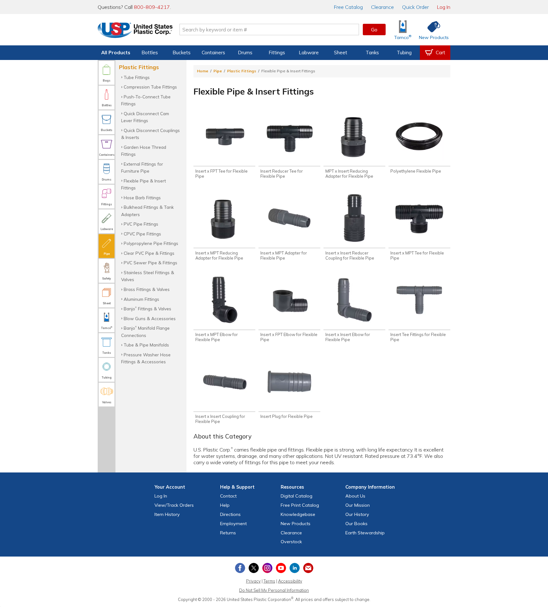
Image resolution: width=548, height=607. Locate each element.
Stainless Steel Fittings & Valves (147, 276)
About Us (355, 496)
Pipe (217, 71)
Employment (233, 523)
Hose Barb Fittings (142, 197)
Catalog (348, 7)
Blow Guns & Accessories (150, 318)
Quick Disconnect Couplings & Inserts (150, 134)
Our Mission (357, 505)
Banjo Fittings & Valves (147, 308)
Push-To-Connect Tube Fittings (146, 100)
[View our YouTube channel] (281, 568)
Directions (230, 514)
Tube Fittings (137, 77)
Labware (309, 52)
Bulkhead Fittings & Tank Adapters (147, 210)
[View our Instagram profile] (267, 568)
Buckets (182, 52)
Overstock (291, 541)
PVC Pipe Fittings (141, 224)
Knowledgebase (298, 514)
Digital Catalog (296, 496)
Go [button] (374, 29)
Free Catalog (300, 505)
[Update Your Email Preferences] (308, 568)
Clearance (382, 7)
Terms (269, 581)
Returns (228, 533)
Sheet (340, 52)
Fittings (277, 52)
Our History (357, 514)
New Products (295, 523)
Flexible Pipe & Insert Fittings (143, 184)
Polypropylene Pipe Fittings (151, 243)
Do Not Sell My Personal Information (274, 590)
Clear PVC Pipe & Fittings (149, 253)
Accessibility (290, 581)
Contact (228, 496)
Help (225, 505)
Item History (167, 514)
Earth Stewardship (365, 533)
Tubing (404, 52)
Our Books (356, 523)
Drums (245, 52)
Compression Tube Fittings (150, 86)
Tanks (372, 52)
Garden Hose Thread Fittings (143, 150)
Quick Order (415, 7)
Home (202, 71)
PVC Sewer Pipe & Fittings (150, 262)
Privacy (253, 581)
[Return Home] (135, 30)
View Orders (174, 505)
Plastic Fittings (241, 71)
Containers (213, 52)
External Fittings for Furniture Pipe (142, 167)
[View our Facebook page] (240, 568)
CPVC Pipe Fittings (142, 233)
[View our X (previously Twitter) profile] (253, 568)
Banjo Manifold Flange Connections (145, 331)
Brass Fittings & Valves (147, 289)
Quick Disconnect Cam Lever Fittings (145, 117)
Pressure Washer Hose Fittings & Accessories (146, 358)
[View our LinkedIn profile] (294, 568)
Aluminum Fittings (141, 299)
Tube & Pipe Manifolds (146, 344)
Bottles (149, 52)
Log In (443, 7)
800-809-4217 (152, 7)
